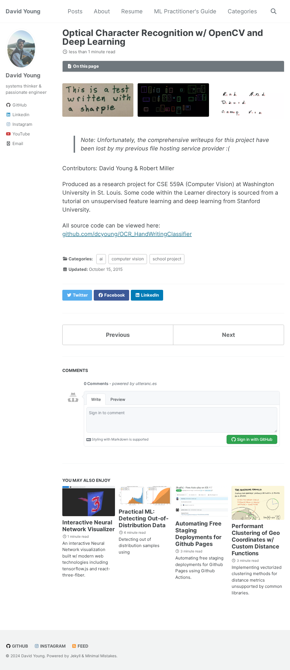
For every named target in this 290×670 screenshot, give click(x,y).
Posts (75, 11)
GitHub (19, 646)
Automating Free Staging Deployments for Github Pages (198, 533)
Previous (118, 334)
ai (101, 258)
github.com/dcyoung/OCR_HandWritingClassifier (127, 234)
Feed (82, 646)
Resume (132, 11)
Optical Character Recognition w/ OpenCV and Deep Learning (162, 37)
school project (167, 258)
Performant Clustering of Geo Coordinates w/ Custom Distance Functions (256, 540)
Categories (242, 11)
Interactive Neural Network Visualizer (88, 526)
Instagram (52, 646)
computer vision (128, 258)
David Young (23, 11)
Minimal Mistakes (100, 656)
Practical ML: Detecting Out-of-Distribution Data (144, 518)
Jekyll (75, 656)
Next (228, 334)
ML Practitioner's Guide (185, 11)
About (102, 11)
